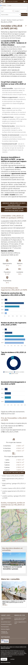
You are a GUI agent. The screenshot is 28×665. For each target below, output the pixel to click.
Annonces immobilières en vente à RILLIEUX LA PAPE (14, 204)
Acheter (3, 5)
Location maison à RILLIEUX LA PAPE (13, 488)
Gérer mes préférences (5, 662)
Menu (26, 1)
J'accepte (4, 659)
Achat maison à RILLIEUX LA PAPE (13, 476)
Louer (9, 5)
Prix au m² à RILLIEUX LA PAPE (14, 472)
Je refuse (12, 659)
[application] (14, 306)
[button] (8, 372)
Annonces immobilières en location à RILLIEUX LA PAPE (14, 209)
